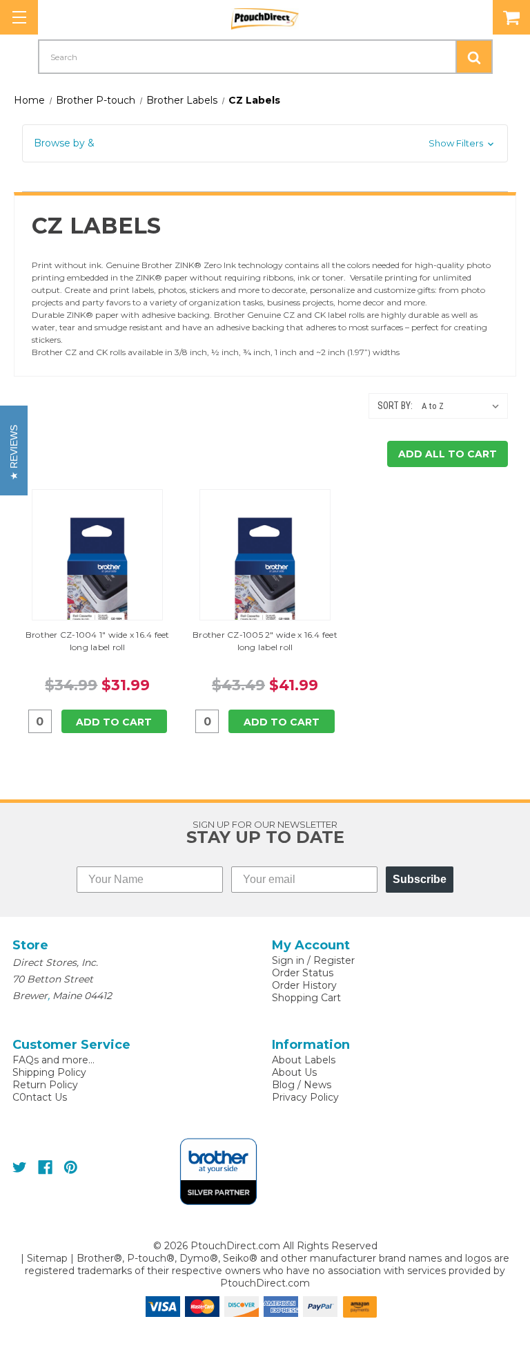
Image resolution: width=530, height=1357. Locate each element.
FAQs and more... (53, 1060)
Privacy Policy (305, 1097)
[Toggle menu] (19, 17)
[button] (265, 143)
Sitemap (47, 1258)
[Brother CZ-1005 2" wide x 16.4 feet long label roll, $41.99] (265, 575)
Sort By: (395, 405)
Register (334, 960)
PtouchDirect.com (265, 1283)
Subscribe (419, 879)
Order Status (302, 973)
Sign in (288, 960)
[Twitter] (19, 1167)
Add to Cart (114, 722)
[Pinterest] (70, 1167)
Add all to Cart (447, 454)
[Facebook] (45, 1167)
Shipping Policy (49, 1072)
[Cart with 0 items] (511, 17)
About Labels (303, 1060)
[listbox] (463, 406)
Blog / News (301, 1085)
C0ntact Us (39, 1097)
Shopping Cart (306, 997)
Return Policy (45, 1085)
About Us (294, 1072)
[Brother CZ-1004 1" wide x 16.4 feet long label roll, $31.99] (97, 575)
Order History (304, 985)
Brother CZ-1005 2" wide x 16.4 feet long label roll (265, 640)
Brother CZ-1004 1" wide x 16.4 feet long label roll (98, 640)
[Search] (474, 56)
